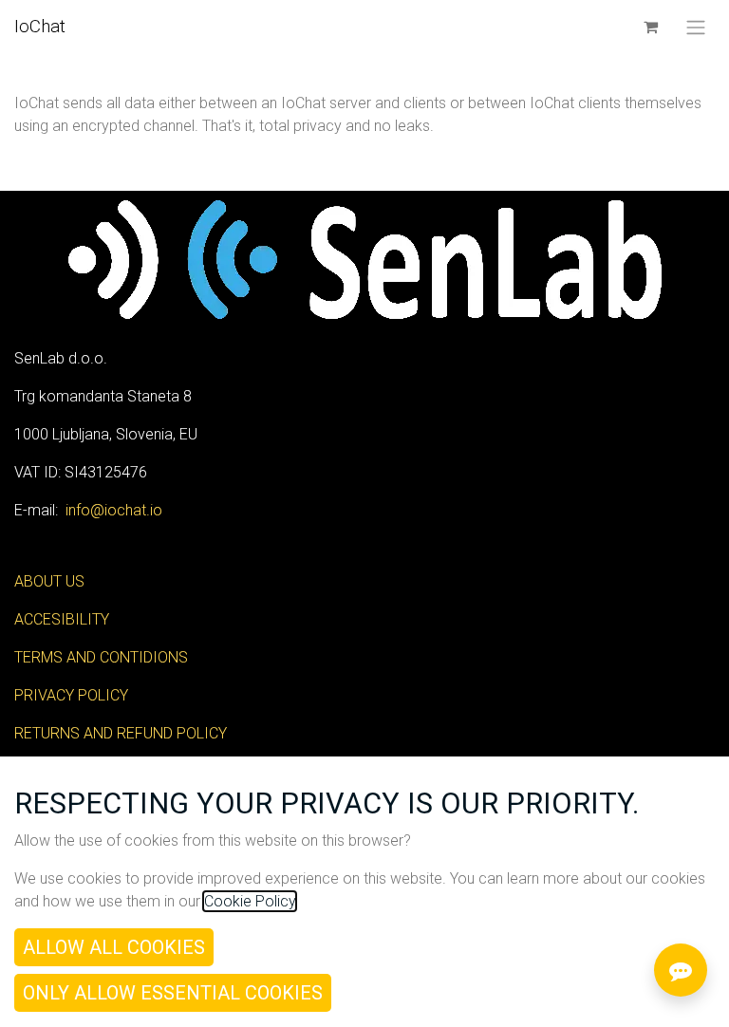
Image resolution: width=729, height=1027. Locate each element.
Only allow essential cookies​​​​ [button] (173, 992)
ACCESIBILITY (61, 619)
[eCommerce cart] (650, 27)
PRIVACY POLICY (71, 695)
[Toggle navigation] (696, 27)
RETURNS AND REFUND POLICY (120, 733)
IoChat (39, 26)
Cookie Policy (249, 901)
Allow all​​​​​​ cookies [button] (114, 947)
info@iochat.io (113, 510)
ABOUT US (49, 581)
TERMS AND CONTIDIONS (101, 657)
